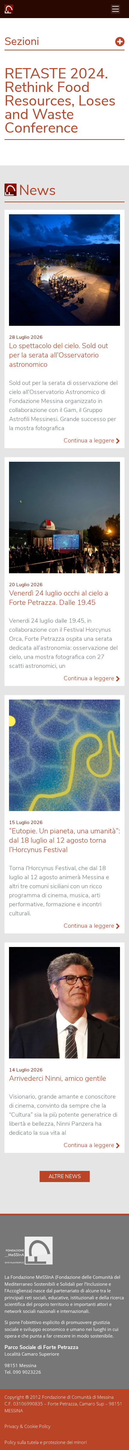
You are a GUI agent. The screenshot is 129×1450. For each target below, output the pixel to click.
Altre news (65, 1176)
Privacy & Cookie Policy (27, 1426)
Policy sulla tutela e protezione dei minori (45, 1442)
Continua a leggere (90, 440)
